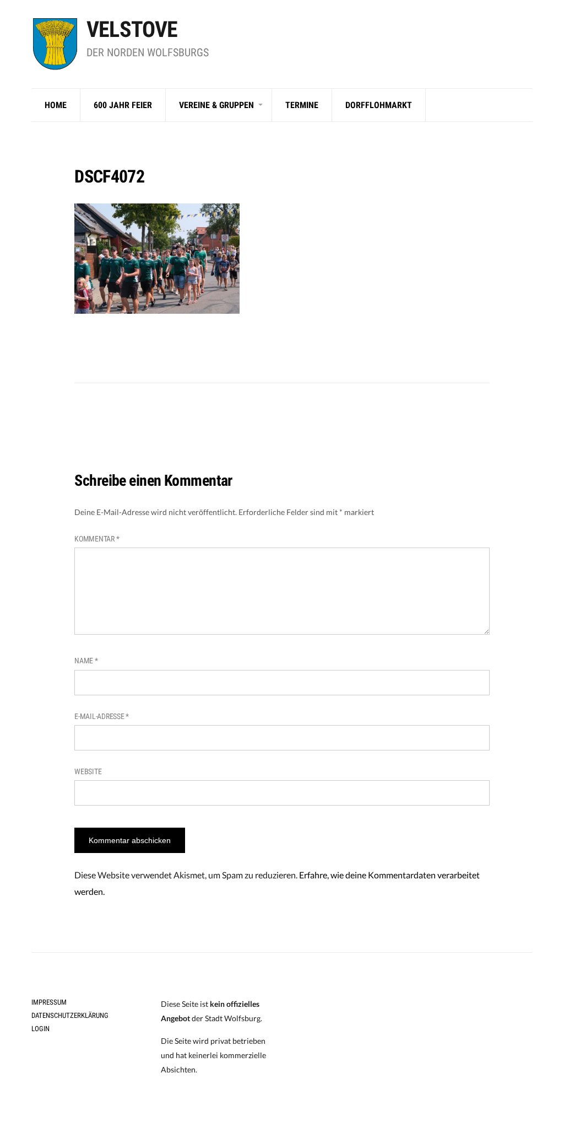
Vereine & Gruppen (216, 105)
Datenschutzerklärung (70, 1015)
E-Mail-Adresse (101, 716)
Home (56, 105)
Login (40, 1029)
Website (87, 771)
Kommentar (96, 538)
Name (85, 660)
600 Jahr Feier (123, 105)
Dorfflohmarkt (378, 105)
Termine (301, 105)
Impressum (49, 1002)
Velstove (132, 29)
